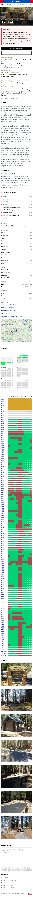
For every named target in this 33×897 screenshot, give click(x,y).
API (2, 890)
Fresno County (14, 19)
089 (2, 578)
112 (2, 625)
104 (2, 609)
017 (2, 432)
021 (2, 440)
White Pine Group (6, 655)
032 (2, 462)
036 (2, 470)
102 (2, 604)
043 (2, 484)
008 (2, 413)
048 (2, 495)
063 (2, 525)
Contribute (18, 5)
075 (2, 550)
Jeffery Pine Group (7, 653)
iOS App (3, 887)
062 (2, 523)
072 (2, 543)
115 (2, 631)
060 (2, 519)
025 (2, 448)
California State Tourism (7, 307)
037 (2, 472)
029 (2, 456)
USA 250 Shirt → (16, 1)
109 (2, 619)
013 (2, 423)
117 (2, 635)
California (4, 19)
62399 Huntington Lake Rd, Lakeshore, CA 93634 (14, 227)
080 (2, 560)
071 (2, 541)
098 (2, 596)
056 (2, 511)
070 (2, 539)
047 (2, 493)
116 (2, 633)
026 (2, 450)
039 (2, 476)
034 (2, 466)
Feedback (13, 887)
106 (2, 613)
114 (2, 629)
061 (2, 521)
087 (2, 574)
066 (2, 531)
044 (2, 486)
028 (2, 454)
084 (2, 568)
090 (2, 580)
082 (2, 564)
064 (2, 527)
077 (2, 554)
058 (2, 515)
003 (2, 403)
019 (2, 436)
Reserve (16, 53)
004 (2, 405)
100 (2, 600)
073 (2, 545)
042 (2, 482)
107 (2, 615)
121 (2, 643)
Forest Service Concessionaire (9, 310)
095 (2, 590)
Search (24, 5)
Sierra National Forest (6, 70)
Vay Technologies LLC (14, 893)
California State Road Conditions (10, 305)
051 (2, 501)
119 (2, 639)
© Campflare (4, 893)
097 (2, 594)
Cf (2, 5)
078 (2, 556)
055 (2, 509)
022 (2, 442)
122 (2, 645)
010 (2, 417)
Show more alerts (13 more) (9, 98)
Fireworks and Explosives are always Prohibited (15, 81)
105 (2, 611)
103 (2, 606)
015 (2, 427)
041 (2, 480)
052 (2, 503)
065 (2, 529)
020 (2, 438)
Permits (9, 5)
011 (2, 419)
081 (2, 562)
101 (2, 602)
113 (2, 627)
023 (2, 444)
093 (2, 586)
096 (2, 592)
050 (2, 499)
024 (2, 446)
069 (2, 537)
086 (2, 572)
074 (2, 547)
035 (2, 468)
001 (2, 399)
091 (2, 582)
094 (2, 588)
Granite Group (5, 651)
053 (2, 505)
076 (2, 552)
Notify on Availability (16, 48)
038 (2, 474)
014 (2, 425)
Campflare (4, 875)
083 (2, 566)
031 (2, 460)
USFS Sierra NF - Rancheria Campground (11, 316)
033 (2, 464)
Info (13, 5)
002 (2, 401)
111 (2, 623)
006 (2, 409)
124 (2, 649)
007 (2, 411)
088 (2, 576)
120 (2, 641)
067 (2, 533)
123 (2, 647)
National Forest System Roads (10, 72)
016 (2, 429)
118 (2, 637)
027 (2, 452)
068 (2, 535)
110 (2, 621)
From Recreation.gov (7, 58)
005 (2, 407)
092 (2, 584)
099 (2, 598)
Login (30, 5)
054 (2, 507)
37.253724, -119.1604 (7, 225)
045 (2, 488)
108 (2, 617)
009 (2, 415)
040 (2, 478)
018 (2, 434)
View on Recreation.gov (7, 313)
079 (2, 558)
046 (2, 491)
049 (2, 497)
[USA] (30, 894)
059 (2, 517)
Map (5, 5)
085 (2, 570)
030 (2, 458)
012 (2, 421)
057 (2, 513)
